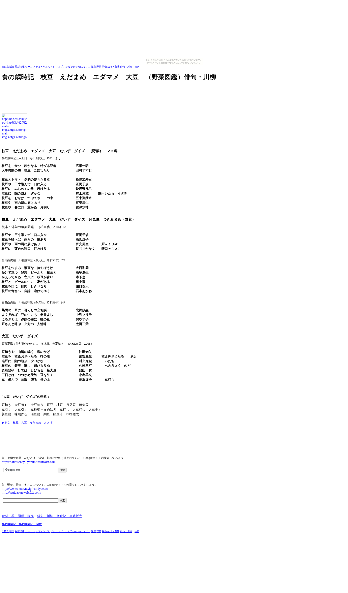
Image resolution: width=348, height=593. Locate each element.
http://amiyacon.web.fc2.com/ (21, 492)
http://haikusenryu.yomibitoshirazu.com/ (29, 462)
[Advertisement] (75, 87)
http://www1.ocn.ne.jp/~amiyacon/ (25, 489)
